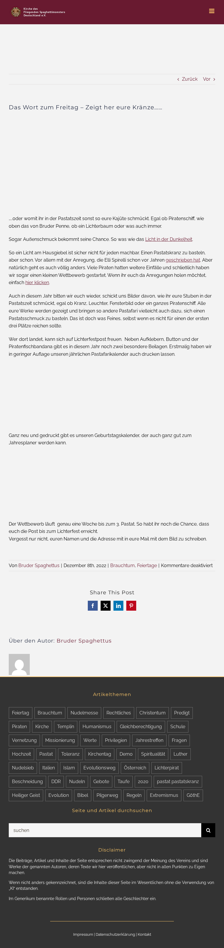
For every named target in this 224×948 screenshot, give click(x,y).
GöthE (193, 795)
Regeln (134, 795)
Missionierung (60, 740)
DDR (56, 781)
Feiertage (147, 565)
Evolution (58, 795)
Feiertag (20, 713)
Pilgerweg (107, 795)
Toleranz (70, 754)
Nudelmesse (84, 713)
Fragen (179, 740)
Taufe (124, 781)
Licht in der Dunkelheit (168, 239)
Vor (207, 79)
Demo (126, 754)
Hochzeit (21, 754)
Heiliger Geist (26, 795)
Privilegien (116, 740)
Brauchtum (122, 565)
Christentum (152, 713)
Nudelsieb (23, 768)
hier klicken (37, 282)
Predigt (182, 713)
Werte (90, 740)
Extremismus (164, 795)
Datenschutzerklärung (115, 934)
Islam (69, 768)
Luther (181, 754)
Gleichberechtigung (141, 726)
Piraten (19, 726)
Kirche (42, 726)
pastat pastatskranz (178, 781)
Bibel (82, 795)
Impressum (83, 934)
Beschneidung (27, 781)
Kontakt (144, 934)
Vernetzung (24, 740)
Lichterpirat (167, 768)
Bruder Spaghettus (39, 565)
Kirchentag (99, 754)
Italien (48, 768)
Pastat (46, 754)
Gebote (101, 781)
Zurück (189, 79)
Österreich (135, 768)
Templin (65, 726)
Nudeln (77, 781)
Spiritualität (153, 754)
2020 (143, 781)
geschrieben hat (183, 260)
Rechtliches (118, 713)
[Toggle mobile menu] (212, 11)
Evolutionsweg (99, 768)
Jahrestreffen (149, 740)
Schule (177, 726)
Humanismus (97, 726)
